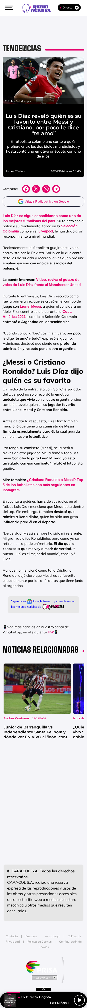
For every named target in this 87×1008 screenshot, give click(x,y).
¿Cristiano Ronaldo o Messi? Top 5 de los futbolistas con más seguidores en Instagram (43, 485)
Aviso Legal (52, 936)
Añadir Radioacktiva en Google (47, 201)
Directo (67, 7)
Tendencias (22, 48)
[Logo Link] (38, 8)
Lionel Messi (30, 306)
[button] (8, 8)
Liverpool (45, 231)
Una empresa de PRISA (43, 966)
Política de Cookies (39, 941)
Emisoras (31, 936)
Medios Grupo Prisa (44, 977)
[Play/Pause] (79, 1000)
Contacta (12, 936)
